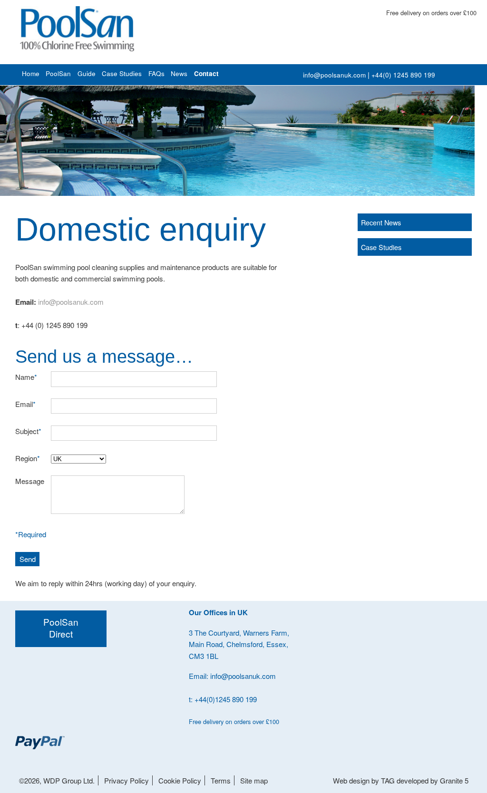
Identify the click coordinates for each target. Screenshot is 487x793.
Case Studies (122, 73)
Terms (221, 780)
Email (25, 404)
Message (29, 481)
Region (27, 458)
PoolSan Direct (60, 627)
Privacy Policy (126, 780)
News (179, 73)
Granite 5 (454, 780)
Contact (206, 73)
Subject (28, 431)
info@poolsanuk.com (334, 74)
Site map (254, 780)
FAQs (156, 73)
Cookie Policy (179, 780)
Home (30, 73)
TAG (388, 780)
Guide (87, 73)
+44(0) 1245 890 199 (403, 74)
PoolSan (58, 73)
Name (26, 377)
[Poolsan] (77, 28)
